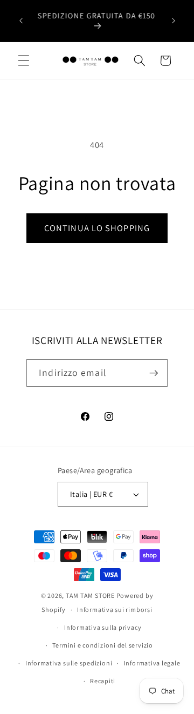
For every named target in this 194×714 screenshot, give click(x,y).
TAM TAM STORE (90, 595)
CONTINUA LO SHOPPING (97, 228)
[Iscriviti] (154, 373)
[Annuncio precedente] (21, 21)
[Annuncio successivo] (173, 21)
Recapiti (102, 681)
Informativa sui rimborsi (114, 609)
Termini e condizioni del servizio (102, 645)
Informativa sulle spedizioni (69, 663)
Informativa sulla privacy (102, 627)
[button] (24, 60)
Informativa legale (152, 663)
